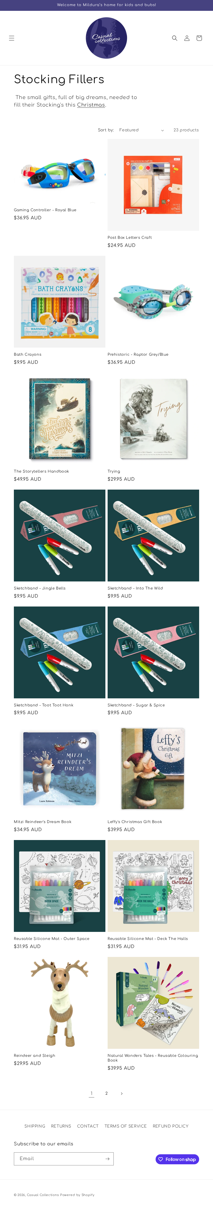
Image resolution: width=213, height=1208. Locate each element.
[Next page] (121, 1093)
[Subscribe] (107, 1158)
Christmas (91, 105)
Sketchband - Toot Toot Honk (43, 705)
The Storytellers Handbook (41, 471)
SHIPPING (34, 1126)
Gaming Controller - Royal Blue (45, 210)
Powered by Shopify (77, 1195)
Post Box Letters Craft (130, 238)
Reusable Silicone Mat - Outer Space (52, 939)
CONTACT (88, 1126)
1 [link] (92, 1093)
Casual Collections (43, 1195)
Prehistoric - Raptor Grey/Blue (138, 355)
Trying (114, 471)
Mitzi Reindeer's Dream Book (42, 822)
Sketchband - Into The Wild (135, 588)
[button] (12, 38)
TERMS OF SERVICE (126, 1126)
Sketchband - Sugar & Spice (136, 705)
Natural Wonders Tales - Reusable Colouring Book (153, 1058)
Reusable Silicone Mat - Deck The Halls (148, 939)
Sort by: (106, 130)
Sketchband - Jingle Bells (40, 588)
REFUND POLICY (171, 1126)
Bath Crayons (27, 355)
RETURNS (61, 1126)
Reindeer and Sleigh (34, 1056)
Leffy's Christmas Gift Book (135, 822)
